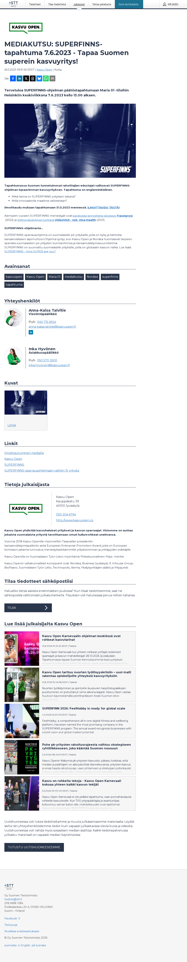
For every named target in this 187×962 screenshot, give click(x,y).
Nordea (92, 276)
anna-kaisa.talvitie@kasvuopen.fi (52, 326)
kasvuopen (14, 276)
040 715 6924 (46, 322)
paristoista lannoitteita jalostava (103, 215)
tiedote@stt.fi (13, 899)
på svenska (39, 945)
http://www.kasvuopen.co (74, 520)
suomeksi (10, 945)
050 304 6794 (66, 514)
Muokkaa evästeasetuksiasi (21, 931)
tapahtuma (14, 284)
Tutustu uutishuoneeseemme (34, 847)
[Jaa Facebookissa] (13, 79)
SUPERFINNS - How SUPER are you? (30, 251)
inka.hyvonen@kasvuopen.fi (49, 365)
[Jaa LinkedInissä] (19, 79)
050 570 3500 (47, 360)
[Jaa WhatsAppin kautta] (46, 79)
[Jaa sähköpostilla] (52, 79)
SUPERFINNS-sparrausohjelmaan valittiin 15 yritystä (41, 470)
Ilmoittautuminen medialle (24, 453)
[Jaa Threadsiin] (33, 79)
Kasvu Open (44, 69)
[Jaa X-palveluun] (26, 79)
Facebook (10, 918)
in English (24, 945)
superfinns (110, 276)
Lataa (11, 425)
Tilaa (11, 607)
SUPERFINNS (14, 464)
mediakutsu (74, 276)
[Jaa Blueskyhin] (39, 79)
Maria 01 (54, 276)
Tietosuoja (10, 925)
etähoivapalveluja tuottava (56, 220)
